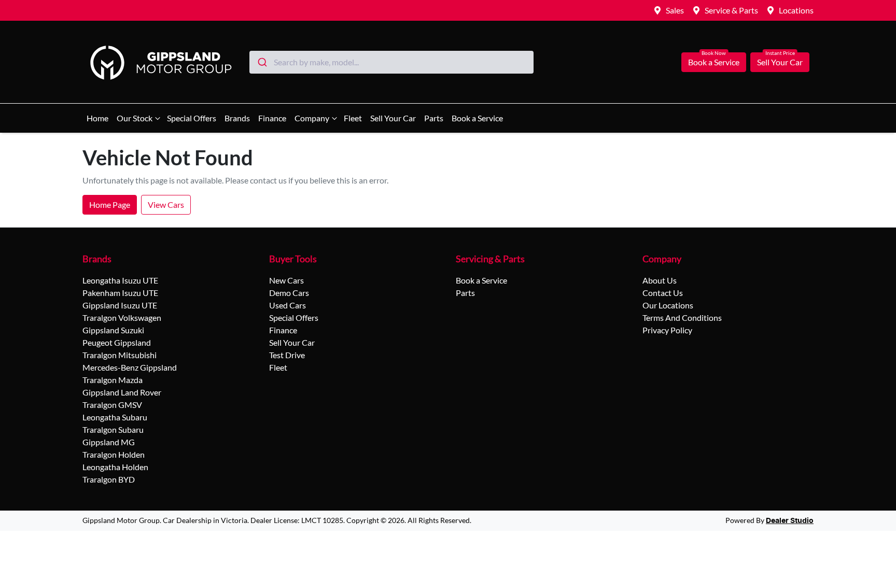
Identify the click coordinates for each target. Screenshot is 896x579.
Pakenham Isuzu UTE (120, 293)
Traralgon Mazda (112, 380)
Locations (796, 10)
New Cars (286, 280)
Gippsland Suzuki (113, 330)
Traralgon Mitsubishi (119, 355)
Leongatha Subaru (114, 417)
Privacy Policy (667, 330)
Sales (675, 10)
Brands (237, 118)
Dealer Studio (790, 521)
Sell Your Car (780, 62)
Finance (272, 118)
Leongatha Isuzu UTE (120, 280)
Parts (433, 118)
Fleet (353, 118)
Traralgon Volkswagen (121, 317)
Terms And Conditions (682, 317)
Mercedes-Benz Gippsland (129, 367)
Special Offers (191, 118)
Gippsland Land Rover (121, 392)
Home (97, 118)
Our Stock (134, 118)
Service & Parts (731, 10)
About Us (659, 280)
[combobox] (391, 62)
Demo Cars (289, 293)
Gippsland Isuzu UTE (119, 305)
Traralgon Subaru (113, 429)
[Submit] (261, 62)
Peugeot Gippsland (116, 342)
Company (312, 118)
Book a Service (713, 62)
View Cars (166, 204)
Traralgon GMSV (112, 404)
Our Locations (667, 305)
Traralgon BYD (108, 479)
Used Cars (287, 305)
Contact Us (662, 293)
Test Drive (287, 355)
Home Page (109, 204)
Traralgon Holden (113, 454)
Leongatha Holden (115, 467)
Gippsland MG (108, 442)
